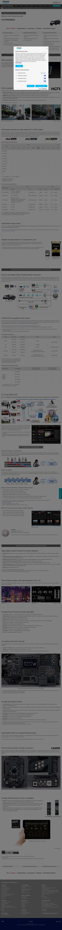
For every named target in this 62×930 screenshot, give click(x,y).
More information (18, 62)
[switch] (44, 75)
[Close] (47, 48)
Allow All (19, 66)
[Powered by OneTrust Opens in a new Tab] (43, 89)
